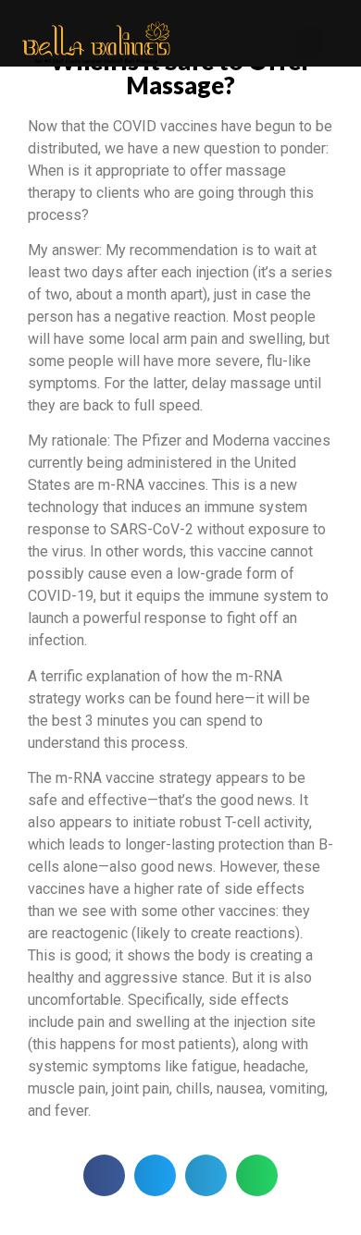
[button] (310, 42)
